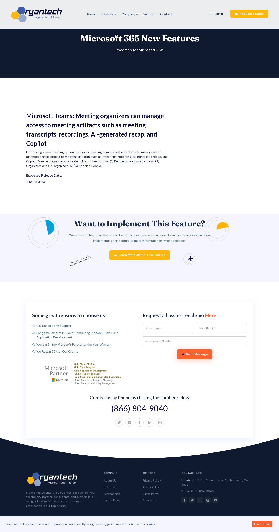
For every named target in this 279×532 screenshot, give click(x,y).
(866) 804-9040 (139, 408)
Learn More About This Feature (141, 255)
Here (210, 315)
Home (91, 14)
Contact (166, 14)
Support (149, 14)
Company (129, 14)
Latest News (112, 500)
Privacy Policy (152, 480)
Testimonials (112, 494)
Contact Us (150, 500)
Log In (218, 14)
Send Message (197, 354)
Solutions (107, 14)
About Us (110, 480)
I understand (262, 524)
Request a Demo (251, 14)
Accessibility (151, 487)
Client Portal (151, 494)
